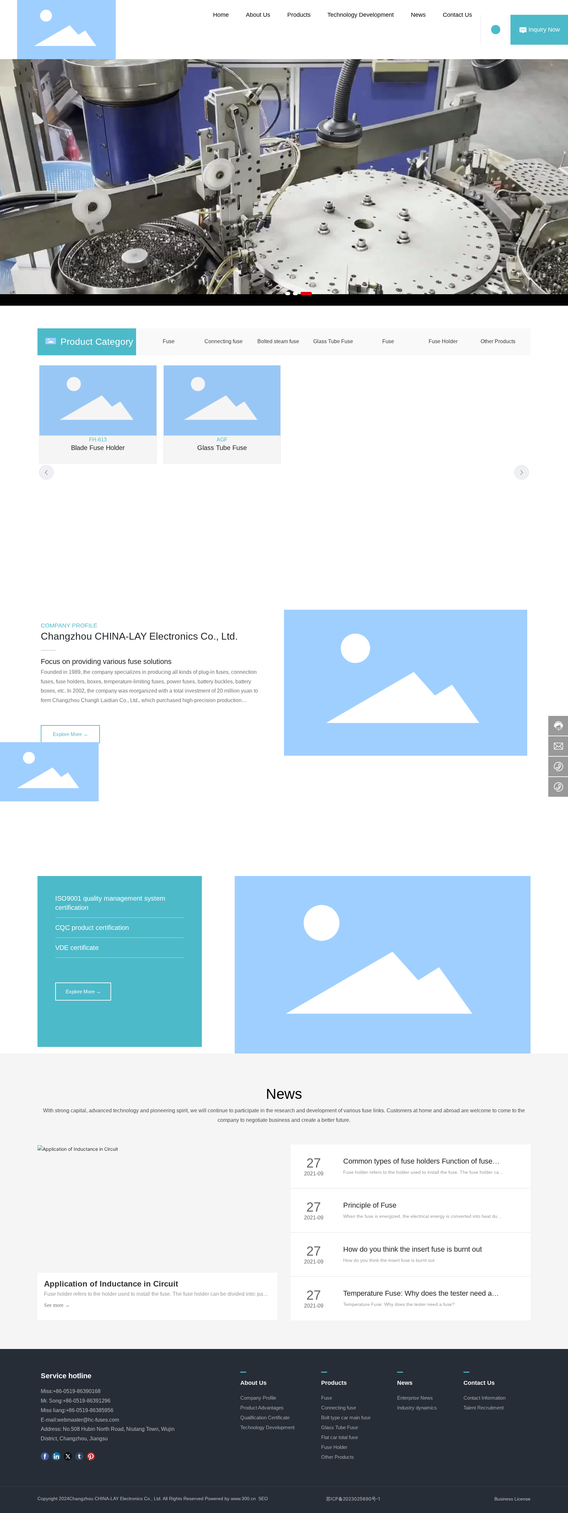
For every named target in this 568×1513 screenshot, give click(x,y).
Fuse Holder (443, 341)
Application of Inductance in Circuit (111, 1283)
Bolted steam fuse (278, 341)
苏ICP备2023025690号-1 (353, 1498)
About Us (258, 15)
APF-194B (470, 439)
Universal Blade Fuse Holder (221, 555)
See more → (57, 1305)
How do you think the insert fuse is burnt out (412, 1249)
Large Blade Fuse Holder (470, 555)
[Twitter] (68, 1456)
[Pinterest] (91, 1456)
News (418, 15)
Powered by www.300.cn (230, 1498)
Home (221, 15)
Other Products (498, 341)
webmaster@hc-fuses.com (88, 1420)
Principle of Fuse (369, 1205)
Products (299, 15)
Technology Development (360, 15)
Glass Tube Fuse (333, 341)
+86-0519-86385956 (89, 1410)
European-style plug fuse (470, 447)
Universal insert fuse (98, 447)
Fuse (169, 341)
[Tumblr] (79, 1456)
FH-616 (98, 548)
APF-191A (346, 439)
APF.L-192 (222, 439)
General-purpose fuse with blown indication (222, 451)
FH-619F (346, 548)
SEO (263, 1498)
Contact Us (457, 15)
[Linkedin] (56, 1456)
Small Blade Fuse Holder (98, 555)
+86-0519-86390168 (77, 1391)
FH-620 (470, 548)
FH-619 (222, 548)
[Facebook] (45, 1456)
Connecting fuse (223, 341)
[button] (287, 293)
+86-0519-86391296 (86, 1401)
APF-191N (97, 439)
